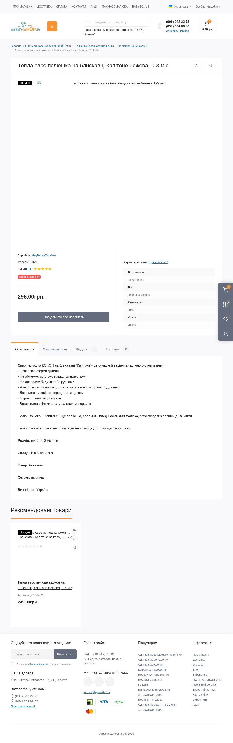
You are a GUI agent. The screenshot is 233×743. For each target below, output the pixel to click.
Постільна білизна (150, 679)
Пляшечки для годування (154, 689)
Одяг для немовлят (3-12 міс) (157, 704)
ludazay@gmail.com (97, 692)
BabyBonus (140, 6)
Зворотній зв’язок (204, 689)
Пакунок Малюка (115, 6)
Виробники (200, 699)
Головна (16, 46)
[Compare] (74, 547)
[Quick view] (74, 530)
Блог (196, 669)
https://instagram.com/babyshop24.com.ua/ (99, 681)
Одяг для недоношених (153, 659)
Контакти (79, 6)
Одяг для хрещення (151, 664)
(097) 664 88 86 (177, 26)
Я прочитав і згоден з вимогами (44, 664)
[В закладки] (196, 66)
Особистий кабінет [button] (208, 6)
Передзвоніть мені (23, 706)
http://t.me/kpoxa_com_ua (109, 681)
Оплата (61, 6)
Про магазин (23, 6)
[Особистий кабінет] (225, 333)
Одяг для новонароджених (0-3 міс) (48, 46)
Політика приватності (207, 679)
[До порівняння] (210, 65)
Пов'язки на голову (150, 699)
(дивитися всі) (158, 262)
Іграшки (143, 684)
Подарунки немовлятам (153, 674)
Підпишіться (65, 654)
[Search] (89, 22)
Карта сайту (200, 694)
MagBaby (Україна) (44, 255)
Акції (94, 6)
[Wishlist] (74, 538)
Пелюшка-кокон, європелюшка (94, 46)
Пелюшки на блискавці (132, 46)
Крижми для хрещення (152, 669)
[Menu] (52, 26)
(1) (30, 269)
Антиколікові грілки (150, 694)
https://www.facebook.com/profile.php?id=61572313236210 (88, 681)
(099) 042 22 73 (177, 21)
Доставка (44, 6)
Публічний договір (39, 664)
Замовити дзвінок (177, 31)
